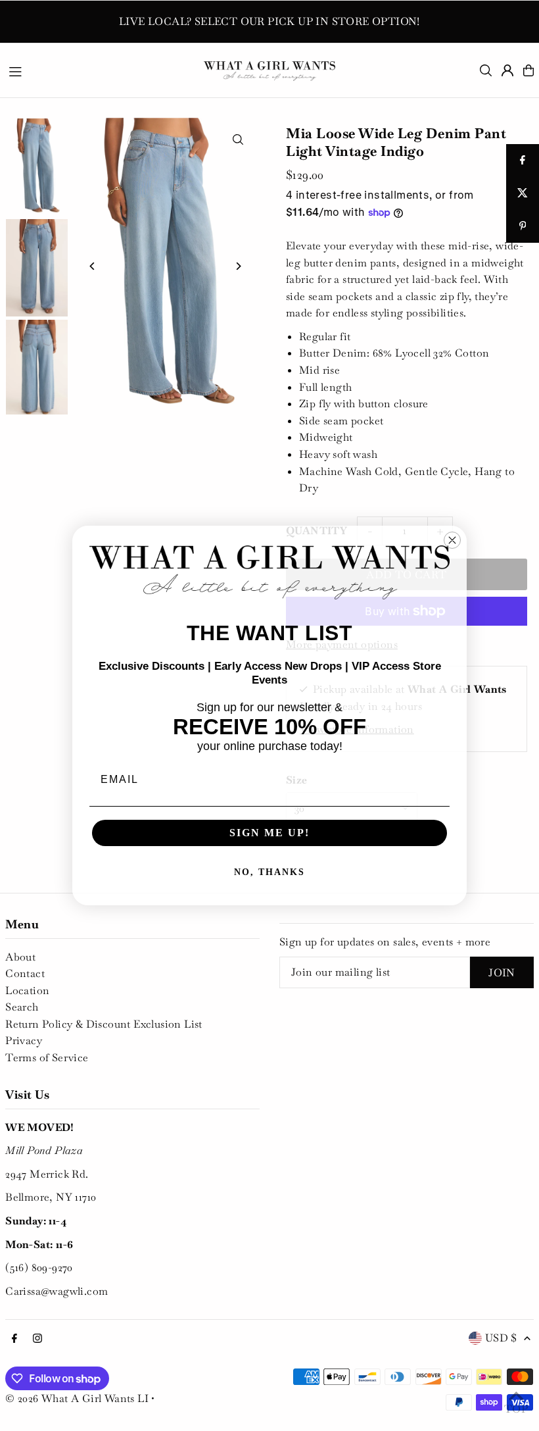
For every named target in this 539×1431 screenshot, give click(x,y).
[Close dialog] (452, 540)
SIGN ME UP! (269, 832)
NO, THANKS (269, 872)
